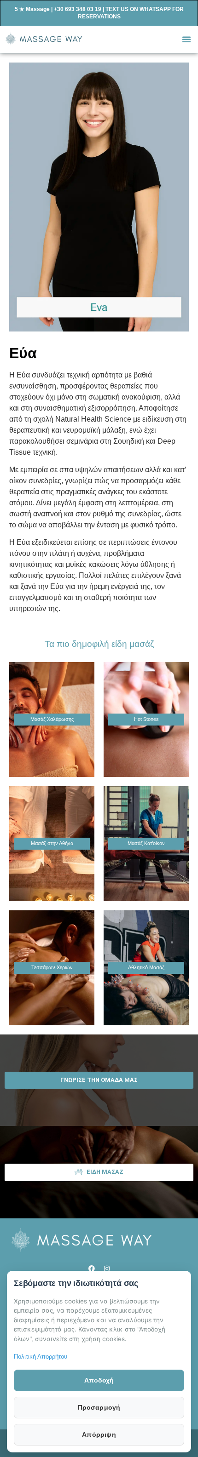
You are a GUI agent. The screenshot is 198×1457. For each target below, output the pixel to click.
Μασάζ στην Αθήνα (52, 843)
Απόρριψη (99, 1434)
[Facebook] (91, 1268)
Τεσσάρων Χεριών (52, 967)
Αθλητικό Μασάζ (146, 967)
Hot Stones (146, 719)
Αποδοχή (99, 1380)
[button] (186, 39)
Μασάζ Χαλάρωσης (52, 719)
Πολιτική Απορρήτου (40, 1356)
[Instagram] (106, 1268)
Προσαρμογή (99, 1407)
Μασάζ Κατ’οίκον (146, 843)
